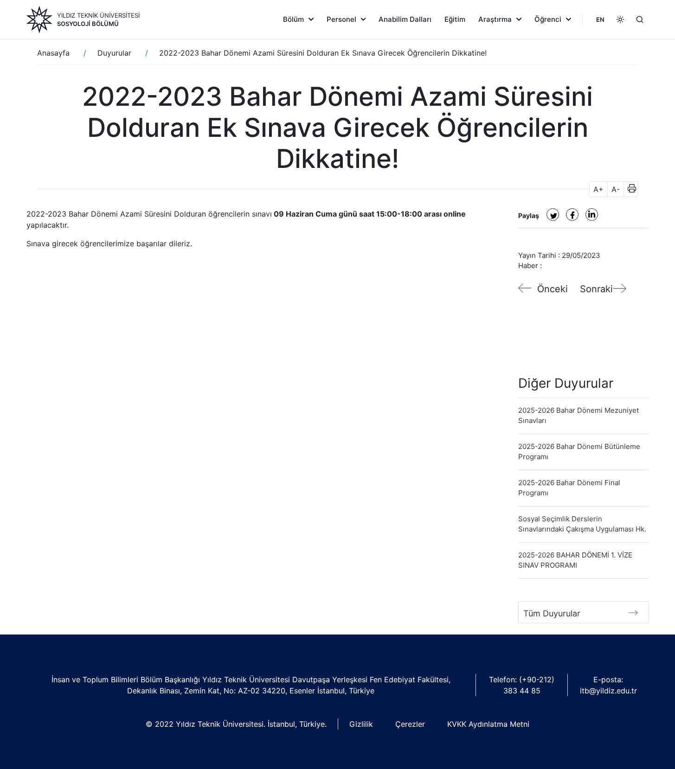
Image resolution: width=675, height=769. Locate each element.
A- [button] (615, 189)
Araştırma (495, 19)
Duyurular (114, 53)
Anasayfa (53, 53)
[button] (629, 189)
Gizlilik (361, 724)
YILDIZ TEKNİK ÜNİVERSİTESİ (98, 15)
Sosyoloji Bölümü (88, 23)
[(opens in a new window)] (552, 214)
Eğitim (454, 19)
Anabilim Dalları (405, 19)
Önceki (552, 289)
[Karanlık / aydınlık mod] (620, 19)
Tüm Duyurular (551, 613)
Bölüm (293, 19)
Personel (341, 19)
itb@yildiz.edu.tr (608, 690)
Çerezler (410, 724)
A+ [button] (598, 189)
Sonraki (596, 289)
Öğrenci (547, 19)
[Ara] (639, 19)
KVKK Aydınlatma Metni (488, 724)
